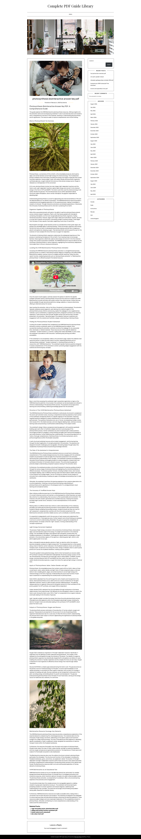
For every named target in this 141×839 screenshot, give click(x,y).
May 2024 (92, 191)
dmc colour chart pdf (37, 814)
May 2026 (92, 110)
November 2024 (94, 171)
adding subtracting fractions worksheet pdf (44, 810)
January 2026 (93, 124)
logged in (53, 828)
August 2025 (93, 141)
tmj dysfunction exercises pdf (98, 73)
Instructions (93, 208)
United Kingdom (94, 218)
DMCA (70, 14)
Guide (91, 205)
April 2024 (93, 194)
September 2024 (94, 177)
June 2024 (93, 187)
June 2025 (93, 147)
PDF (91, 215)
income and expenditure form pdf (99, 88)
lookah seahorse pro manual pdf (40, 812)
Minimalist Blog (77, 837)
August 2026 (93, 104)
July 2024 (92, 184)
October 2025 (94, 134)
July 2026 (92, 107)
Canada (92, 202)
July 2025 (92, 144)
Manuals (92, 212)
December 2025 (94, 127)
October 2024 (94, 174)
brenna (65, 102)
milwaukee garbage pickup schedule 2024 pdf (101, 80)
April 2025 (93, 154)
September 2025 (94, 137)
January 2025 (93, 164)
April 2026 (93, 114)
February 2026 (94, 120)
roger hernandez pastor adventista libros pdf (44, 808)
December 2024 (94, 167)
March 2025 (93, 157)
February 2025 (94, 161)
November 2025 (94, 130)
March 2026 (93, 117)
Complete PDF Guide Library (70, 6)
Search (91, 61)
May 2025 (92, 151)
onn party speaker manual (97, 76)
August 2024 (93, 181)
